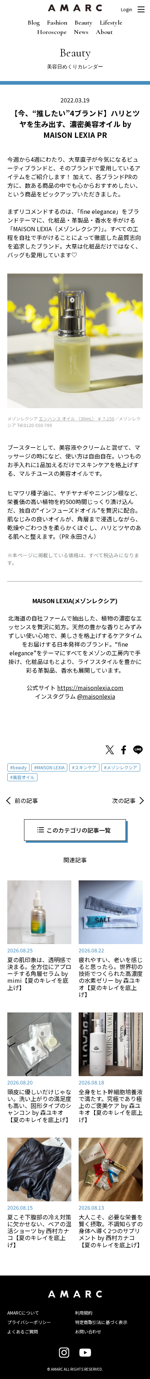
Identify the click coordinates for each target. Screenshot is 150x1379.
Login (126, 9)
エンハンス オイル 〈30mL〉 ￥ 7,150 (76, 418)
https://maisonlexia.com (90, 687)
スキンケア (85, 767)
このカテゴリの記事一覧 (79, 830)
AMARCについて (23, 1313)
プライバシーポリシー (29, 1322)
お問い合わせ (88, 1331)
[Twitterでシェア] (110, 750)
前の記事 (26, 800)
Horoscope (52, 32)
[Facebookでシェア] (123, 750)
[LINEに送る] (138, 750)
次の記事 (123, 800)
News (81, 32)
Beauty (83, 22)
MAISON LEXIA (50, 767)
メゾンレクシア (122, 767)
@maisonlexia (96, 696)
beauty (20, 767)
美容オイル (24, 777)
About (104, 32)
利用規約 (83, 1313)
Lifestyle (111, 22)
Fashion (57, 22)
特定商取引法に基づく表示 (101, 1322)
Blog (34, 22)
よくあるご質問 (22, 1331)
